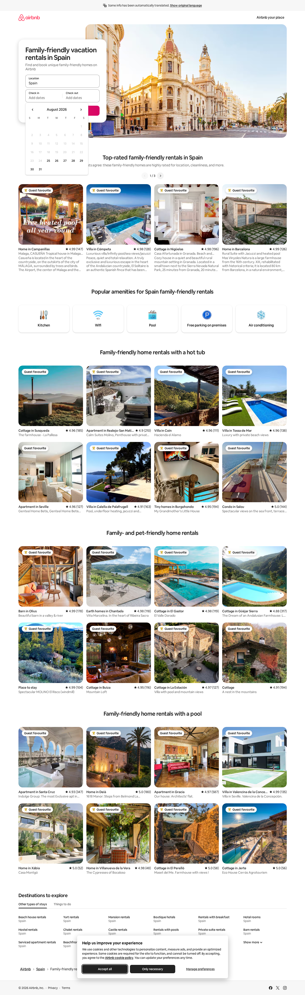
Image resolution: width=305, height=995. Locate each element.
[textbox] (44, 97)
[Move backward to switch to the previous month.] (32, 109)
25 (48, 161)
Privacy (53, 988)
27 (65, 161)
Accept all (105, 969)
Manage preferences (200, 969)
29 (81, 161)
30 (32, 169)
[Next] (160, 175)
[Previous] (144, 175)
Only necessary (152, 969)
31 (40, 169)
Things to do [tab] (62, 904)
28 (73, 161)
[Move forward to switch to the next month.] (81, 109)
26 (56, 161)
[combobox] (62, 83)
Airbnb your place (270, 17)
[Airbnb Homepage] (29, 17)
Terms (66, 988)
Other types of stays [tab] (32, 904)
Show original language (186, 5)
